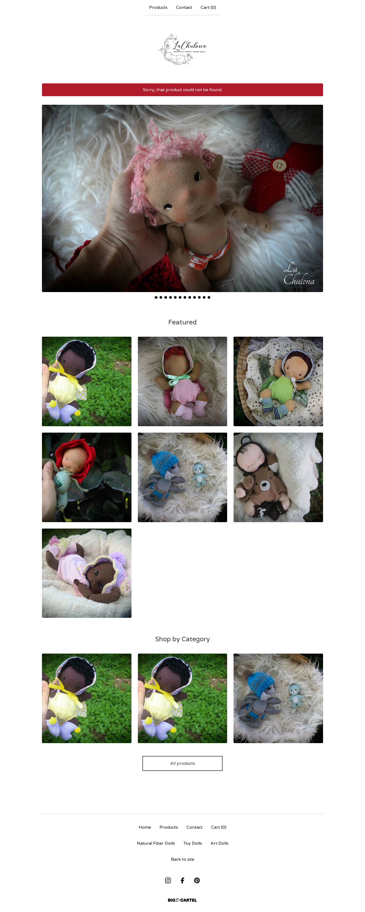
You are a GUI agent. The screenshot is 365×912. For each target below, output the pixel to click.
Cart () (208, 7)
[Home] (182, 49)
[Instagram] (168, 880)
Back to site (182, 859)
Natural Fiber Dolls (156, 843)
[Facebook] (182, 880)
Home (145, 827)
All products (182, 763)
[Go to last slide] (49, 194)
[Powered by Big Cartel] (182, 900)
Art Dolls (219, 843)
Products (158, 7)
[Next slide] (315, 194)
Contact (184, 7)
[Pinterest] (197, 880)
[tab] (156, 297)
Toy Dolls (193, 843)
